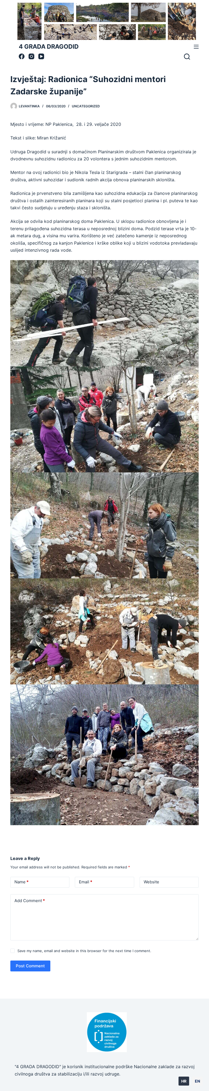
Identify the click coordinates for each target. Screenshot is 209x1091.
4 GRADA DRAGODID (49, 46)
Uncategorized (86, 106)
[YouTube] (41, 56)
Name (21, 881)
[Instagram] (31, 56)
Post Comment (30, 965)
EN (197, 1081)
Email (85, 881)
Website (151, 881)
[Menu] (196, 46)
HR (183, 1081)
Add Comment (29, 900)
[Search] (187, 57)
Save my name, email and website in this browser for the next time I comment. (84, 951)
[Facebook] (21, 56)
